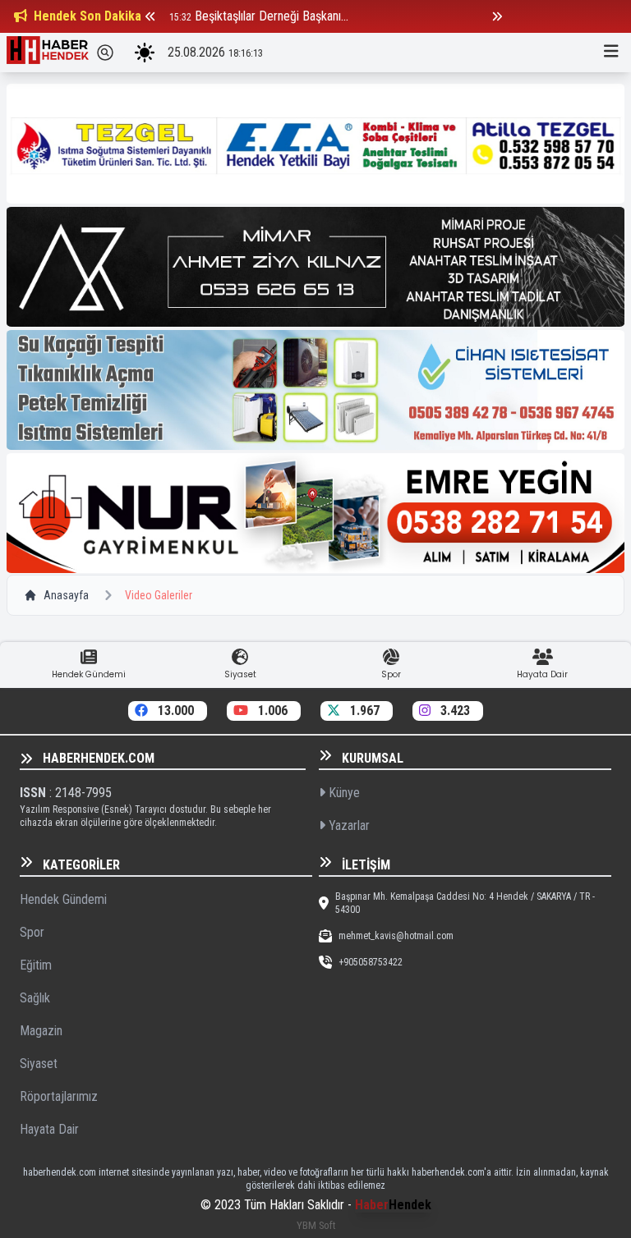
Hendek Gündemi (63, 899)
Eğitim (36, 965)
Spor (32, 932)
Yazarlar (347, 825)
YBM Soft (316, 1225)
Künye (342, 792)
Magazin (41, 1031)
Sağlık (35, 998)
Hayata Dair (49, 1129)
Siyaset (39, 1063)
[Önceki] (150, 16)
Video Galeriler (158, 595)
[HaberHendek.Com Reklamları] (315, 143)
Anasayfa (66, 595)
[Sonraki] (497, 16)
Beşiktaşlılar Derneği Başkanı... (271, 16)
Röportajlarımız (59, 1096)
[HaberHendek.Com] (48, 52)
